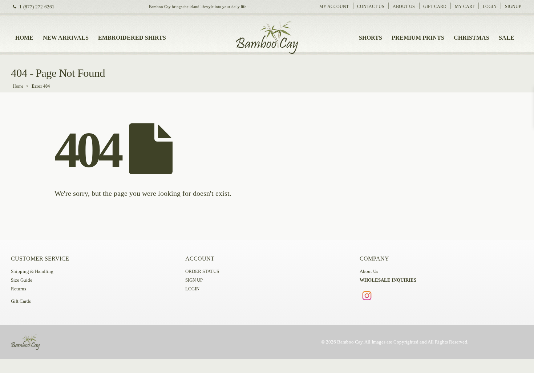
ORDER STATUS (202, 271)
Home (24, 38)
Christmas (471, 38)
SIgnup (513, 6)
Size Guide (21, 280)
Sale (506, 38)
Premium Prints (418, 38)
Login (490, 6)
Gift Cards (21, 301)
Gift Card (434, 6)
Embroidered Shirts (132, 38)
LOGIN (192, 288)
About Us (404, 6)
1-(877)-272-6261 (36, 6)
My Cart (464, 6)
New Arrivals (66, 38)
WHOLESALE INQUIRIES (388, 280)
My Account (334, 6)
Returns (18, 288)
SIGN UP (194, 280)
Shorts (370, 38)
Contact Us (370, 6)
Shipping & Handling (32, 271)
